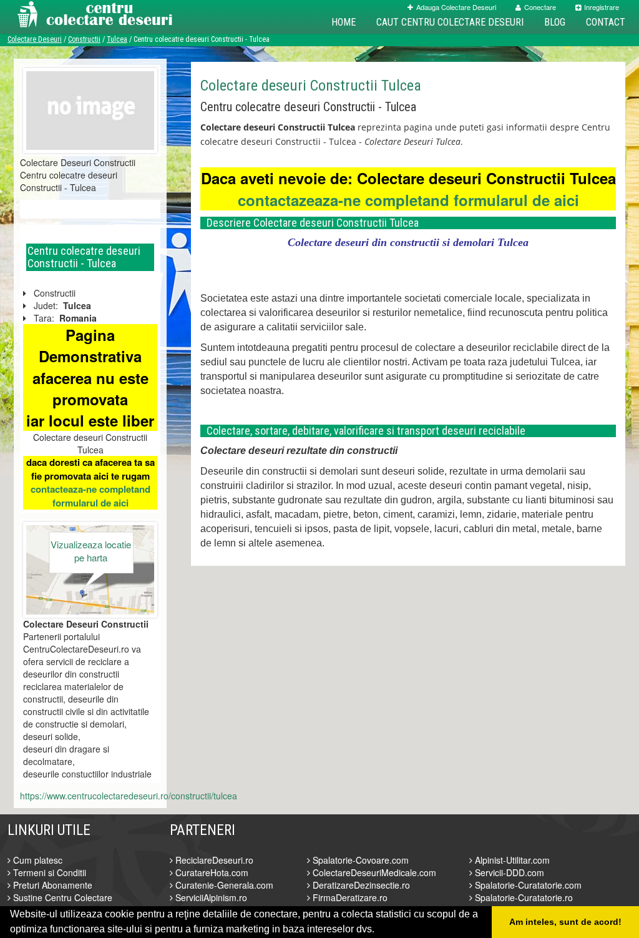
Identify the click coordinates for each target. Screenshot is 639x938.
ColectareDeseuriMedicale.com (373, 872)
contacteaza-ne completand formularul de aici (90, 495)
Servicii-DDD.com (508, 872)
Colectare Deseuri (34, 39)
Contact (605, 22)
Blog (554, 22)
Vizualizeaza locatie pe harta (91, 551)
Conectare (540, 7)
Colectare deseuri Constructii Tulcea (310, 85)
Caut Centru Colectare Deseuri (450, 22)
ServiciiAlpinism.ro (210, 897)
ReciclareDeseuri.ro (213, 860)
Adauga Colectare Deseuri (456, 7)
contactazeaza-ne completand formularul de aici (408, 199)
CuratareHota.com (210, 872)
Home (343, 22)
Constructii (84, 39)
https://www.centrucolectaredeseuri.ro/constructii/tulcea (128, 795)
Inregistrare (601, 7)
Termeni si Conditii (48, 872)
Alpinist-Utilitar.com (511, 860)
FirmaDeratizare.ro (349, 897)
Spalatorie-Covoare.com (359, 860)
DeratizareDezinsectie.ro (360, 885)
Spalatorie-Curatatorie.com (527, 885)
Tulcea (117, 39)
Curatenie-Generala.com (223, 885)
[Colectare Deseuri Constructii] (90, 109)
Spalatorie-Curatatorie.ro (522, 897)
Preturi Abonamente (51, 885)
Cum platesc (36, 860)
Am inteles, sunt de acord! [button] (565, 922)
